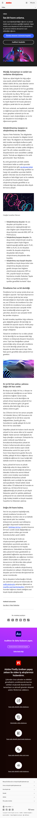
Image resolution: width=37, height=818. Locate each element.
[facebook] (3, 810)
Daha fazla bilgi (18, 651)
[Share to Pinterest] (20, 620)
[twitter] (9, 810)
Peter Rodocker (14, 605)
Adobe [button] (4, 797)
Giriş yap (32, 2)
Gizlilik (21, 812)
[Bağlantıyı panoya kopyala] (28, 620)
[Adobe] (8, 2)
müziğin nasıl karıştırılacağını (13, 587)
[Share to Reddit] (24, 620)
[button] (26, 2)
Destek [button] (4, 793)
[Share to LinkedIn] (16, 620)
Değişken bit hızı (15, 527)
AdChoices (27, 815)
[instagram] (6, 810)
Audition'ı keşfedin (18, 42)
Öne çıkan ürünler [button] (7, 801)
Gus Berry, (6, 605)
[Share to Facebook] (8, 620)
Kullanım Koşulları (28, 812)
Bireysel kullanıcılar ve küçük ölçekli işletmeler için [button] (16, 781)
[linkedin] (13, 810)
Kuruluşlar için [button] (6, 789)
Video (3, 7)
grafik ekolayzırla (9, 584)
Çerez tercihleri (6, 815)
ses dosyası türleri (26, 167)
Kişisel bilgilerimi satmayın (16, 815)
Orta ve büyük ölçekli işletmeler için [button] (12, 785)
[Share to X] (12, 620)
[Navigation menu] (2, 2)
